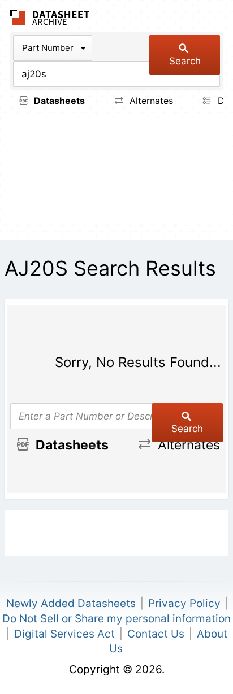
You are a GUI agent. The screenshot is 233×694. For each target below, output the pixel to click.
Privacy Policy (184, 603)
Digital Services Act (64, 633)
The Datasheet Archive (50, 17)
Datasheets (58, 100)
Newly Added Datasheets (71, 603)
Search (185, 61)
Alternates (150, 100)
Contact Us (155, 633)
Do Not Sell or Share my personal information (116, 618)
